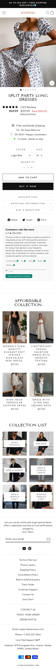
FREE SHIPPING (28, 114)
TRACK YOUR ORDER (28, 614)
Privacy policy (28, 564)
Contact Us (28, 594)
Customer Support (28, 589)
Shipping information (28, 203)
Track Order (28, 584)
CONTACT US (28, 609)
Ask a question (28, 210)
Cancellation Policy (28, 574)
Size (39, 149)
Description (28, 197)
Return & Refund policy (28, 579)
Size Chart (28, 599)
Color (21, 149)
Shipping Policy (28, 569)
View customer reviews (19, 276)
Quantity (28, 162)
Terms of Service (28, 559)
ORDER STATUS (28, 619)
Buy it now (28, 186)
